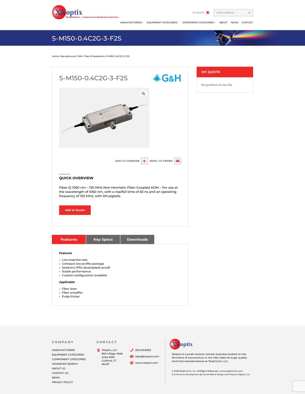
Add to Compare (127, 161)
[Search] (249, 12)
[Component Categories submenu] (215, 22)
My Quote (198, 12)
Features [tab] (69, 239)
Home (55, 56)
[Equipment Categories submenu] (178, 22)
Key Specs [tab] (103, 239)
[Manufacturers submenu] (143, 22)
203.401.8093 (143, 350)
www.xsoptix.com (146, 362)
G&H (80, 56)
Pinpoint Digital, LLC (239, 374)
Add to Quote (75, 210)
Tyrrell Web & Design (213, 374)
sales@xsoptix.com (147, 356)
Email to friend (161, 161)
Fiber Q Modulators (94, 56)
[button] (143, 94)
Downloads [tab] (137, 239)
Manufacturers (68, 56)
